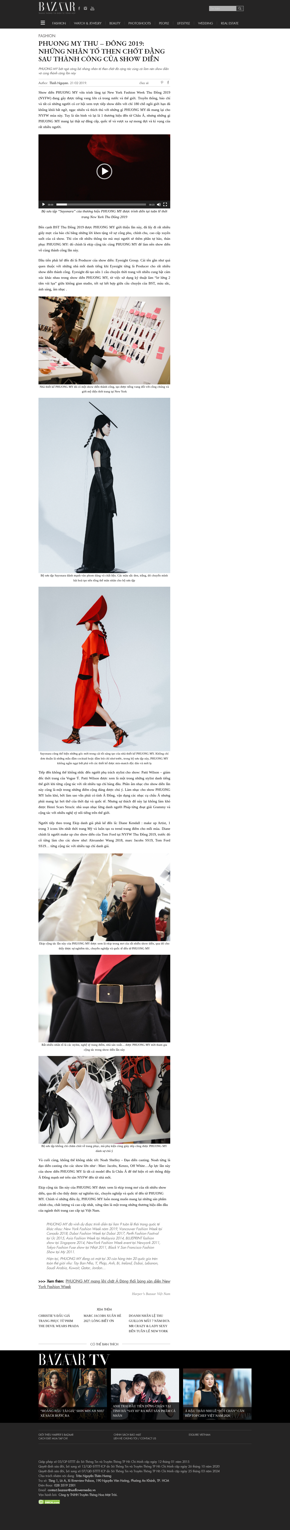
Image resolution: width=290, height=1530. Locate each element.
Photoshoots (139, 23)
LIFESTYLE (183, 23)
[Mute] (159, 204)
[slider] (101, 204)
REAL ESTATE (230, 23)
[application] (104, 171)
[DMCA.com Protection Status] (49, 1501)
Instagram (86, 8)
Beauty (114, 23)
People (164, 23)
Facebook (79, 8)
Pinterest (163, 83)
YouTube (92, 8)
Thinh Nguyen (59, 83)
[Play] (44, 204)
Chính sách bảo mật (127, 1434)
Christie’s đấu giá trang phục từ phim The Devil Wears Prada (58, 1321)
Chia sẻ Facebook (168, 83)
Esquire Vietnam (199, 1434)
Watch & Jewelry (87, 23)
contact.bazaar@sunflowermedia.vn (71, 1490)
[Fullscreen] (165, 204)
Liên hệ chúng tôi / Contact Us (135, 1438)
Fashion (59, 23)
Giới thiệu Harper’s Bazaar (55, 1434)
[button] (104, 171)
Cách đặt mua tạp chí (52, 1438)
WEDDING (205, 23)
